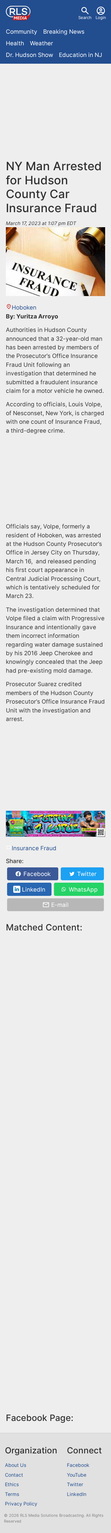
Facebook (36, 873)
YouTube (76, 1475)
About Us (15, 1465)
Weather (41, 43)
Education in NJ (80, 54)
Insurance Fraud (34, 848)
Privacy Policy (21, 1504)
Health (15, 43)
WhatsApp (82, 889)
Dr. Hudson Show (29, 54)
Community (21, 31)
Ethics (12, 1484)
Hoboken (24, 307)
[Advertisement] (55, 114)
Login (101, 17)
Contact (14, 1475)
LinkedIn (32, 889)
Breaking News (63, 31)
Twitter (86, 873)
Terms (12, 1494)
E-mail (59, 904)
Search (85, 17)
